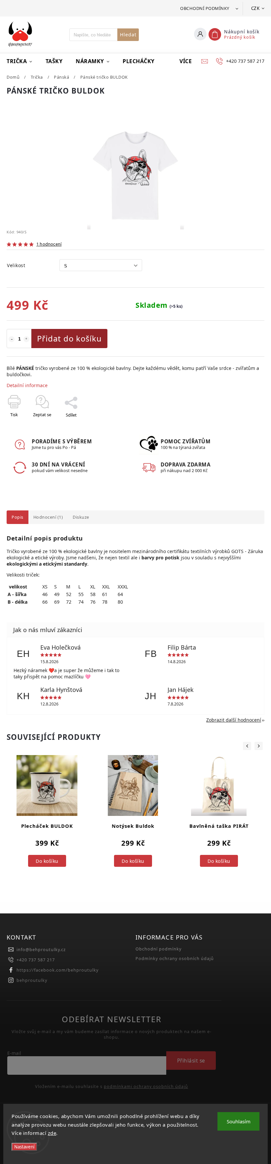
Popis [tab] (17, 517)
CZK (255, 8)
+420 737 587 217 (36, 960)
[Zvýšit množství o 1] (26, 339)
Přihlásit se (191, 1060)
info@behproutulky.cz (41, 949)
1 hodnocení (48, 244)
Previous (247, 746)
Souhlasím (239, 1121)
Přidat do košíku (69, 338)
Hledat (128, 34)
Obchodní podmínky (204, 8)
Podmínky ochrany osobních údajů (175, 958)
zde (52, 1133)
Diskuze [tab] (81, 517)
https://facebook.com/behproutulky (57, 970)
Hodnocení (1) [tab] (48, 517)
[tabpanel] (47, 820)
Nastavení (24, 1147)
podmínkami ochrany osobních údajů (146, 1086)
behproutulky (32, 980)
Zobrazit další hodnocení (233, 720)
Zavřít (243, 426)
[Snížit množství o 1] (12, 339)
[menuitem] (23, 61)
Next (258, 746)
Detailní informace (27, 385)
